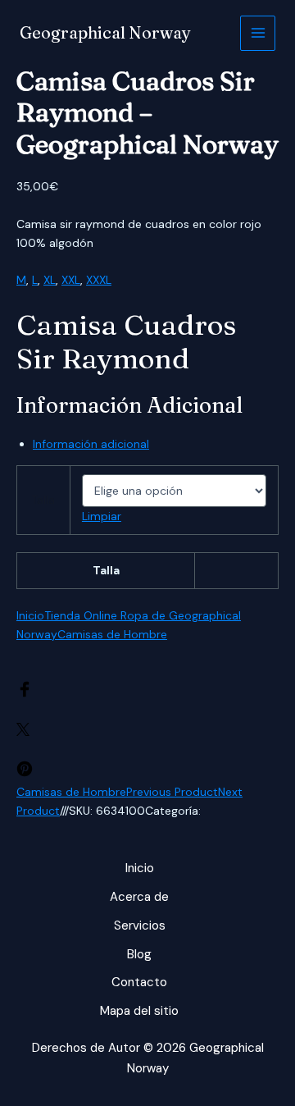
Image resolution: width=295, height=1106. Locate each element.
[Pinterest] (24, 773)
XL (49, 279)
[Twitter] (23, 731)
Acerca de (139, 897)
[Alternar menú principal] (257, 33)
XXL (70, 279)
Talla (43, 499)
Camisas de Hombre (112, 634)
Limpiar (101, 516)
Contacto (139, 982)
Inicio (30, 615)
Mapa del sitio (139, 1011)
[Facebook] (24, 693)
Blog (139, 954)
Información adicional (91, 443)
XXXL (98, 279)
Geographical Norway (105, 32)
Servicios (140, 925)
